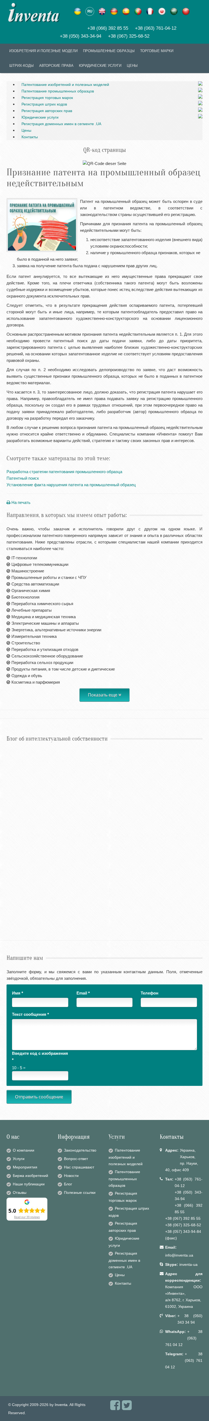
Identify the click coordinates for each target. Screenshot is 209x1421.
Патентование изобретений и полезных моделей (65, 84)
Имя (17, 993)
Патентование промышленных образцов (57, 91)
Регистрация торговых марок (47, 97)
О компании (23, 1150)
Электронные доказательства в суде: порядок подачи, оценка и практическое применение (95, 855)
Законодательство (80, 1150)
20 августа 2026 (17, 753)
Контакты (29, 137)
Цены (26, 130)
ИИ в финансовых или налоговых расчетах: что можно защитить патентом (80, 809)
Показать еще (103, 695)
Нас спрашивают (79, 1167)
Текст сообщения (30, 1014)
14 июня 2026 (16, 799)
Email (83, 993)
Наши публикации (29, 1184)
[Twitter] (127, 1408)
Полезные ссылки (80, 1192)
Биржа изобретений (30, 1175)
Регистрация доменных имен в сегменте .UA (61, 124)
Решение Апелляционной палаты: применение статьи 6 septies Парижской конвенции (91, 762)
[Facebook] (115, 1408)
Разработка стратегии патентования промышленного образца (64, 471)
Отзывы (19, 1192)
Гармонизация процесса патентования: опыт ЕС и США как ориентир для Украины (87, 901)
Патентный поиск (23, 478)
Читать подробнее (24, 770)
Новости (71, 1175)
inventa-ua (188, 1264)
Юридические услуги (40, 117)
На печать (20, 502)
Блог (68, 1184)
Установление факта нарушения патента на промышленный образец (71, 484)
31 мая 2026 (15, 846)
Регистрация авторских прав (46, 111)
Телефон (149, 993)
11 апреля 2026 (17, 892)
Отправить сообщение (39, 1097)
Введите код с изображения (40, 1056)
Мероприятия (25, 1167)
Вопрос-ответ (76, 1158)
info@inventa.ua (179, 1255)
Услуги (18, 1158)
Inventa (61, 1404)
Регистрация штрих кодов (44, 104)
